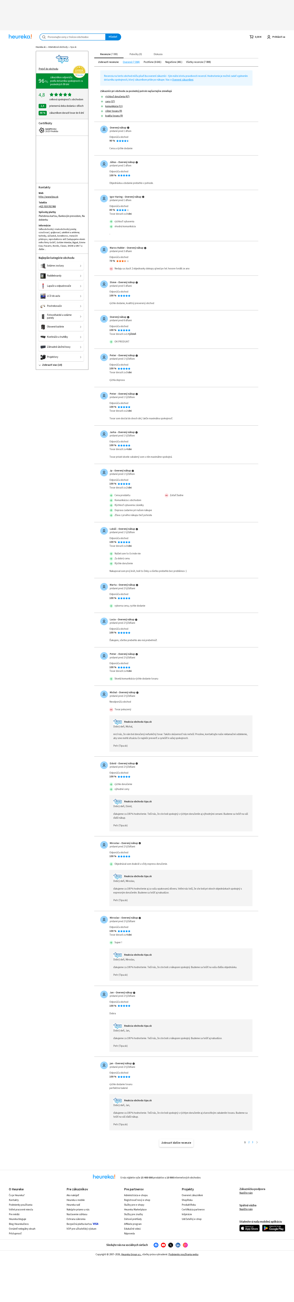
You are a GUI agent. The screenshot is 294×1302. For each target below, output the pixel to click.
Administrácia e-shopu (136, 1195)
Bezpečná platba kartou (79, 1224)
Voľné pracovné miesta (21, 1209)
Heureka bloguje (17, 1219)
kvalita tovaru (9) (114, 116)
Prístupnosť (15, 1233)
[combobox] (72, 36)
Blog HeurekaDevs (19, 1224)
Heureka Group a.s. (131, 1254)
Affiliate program (133, 1224)
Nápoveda (129, 1233)
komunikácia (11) (114, 106)
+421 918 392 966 (47, 206)
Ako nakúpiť (73, 1195)
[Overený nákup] (128, 127)
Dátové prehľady (133, 1219)
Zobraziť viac (49, 365)
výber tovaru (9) (113, 111)
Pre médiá (14, 1214)
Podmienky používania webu (183, 1254)
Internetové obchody (58, 47)
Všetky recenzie (195, 62)
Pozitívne (149, 62)
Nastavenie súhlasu (77, 1214)
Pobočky (135, 54)
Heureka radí (73, 1205)
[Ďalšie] (257, 1142)
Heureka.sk (41, 47)
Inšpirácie (187, 1214)
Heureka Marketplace (135, 1209)
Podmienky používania (20, 1205)
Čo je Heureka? (17, 1195)
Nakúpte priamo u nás (78, 1209)
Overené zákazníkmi (182, 80)
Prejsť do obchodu (48, 69)
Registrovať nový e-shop (137, 1200)
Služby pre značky (133, 1214)
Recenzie (108, 54)
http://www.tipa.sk (48, 197)
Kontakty (14, 1200)
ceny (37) (110, 101)
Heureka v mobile (76, 1200)
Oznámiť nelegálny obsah (22, 1229)
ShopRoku (187, 1200)
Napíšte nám (246, 1193)
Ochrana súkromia (76, 1219)
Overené (128, 62)
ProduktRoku (189, 1205)
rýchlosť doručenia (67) (117, 96)
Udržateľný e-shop (192, 1219)
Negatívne (171, 62)
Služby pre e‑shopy (134, 1205)
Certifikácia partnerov (193, 1209)
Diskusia (158, 54)
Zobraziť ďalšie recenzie (176, 1143)
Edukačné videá (132, 1229)
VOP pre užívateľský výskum (81, 1229)
